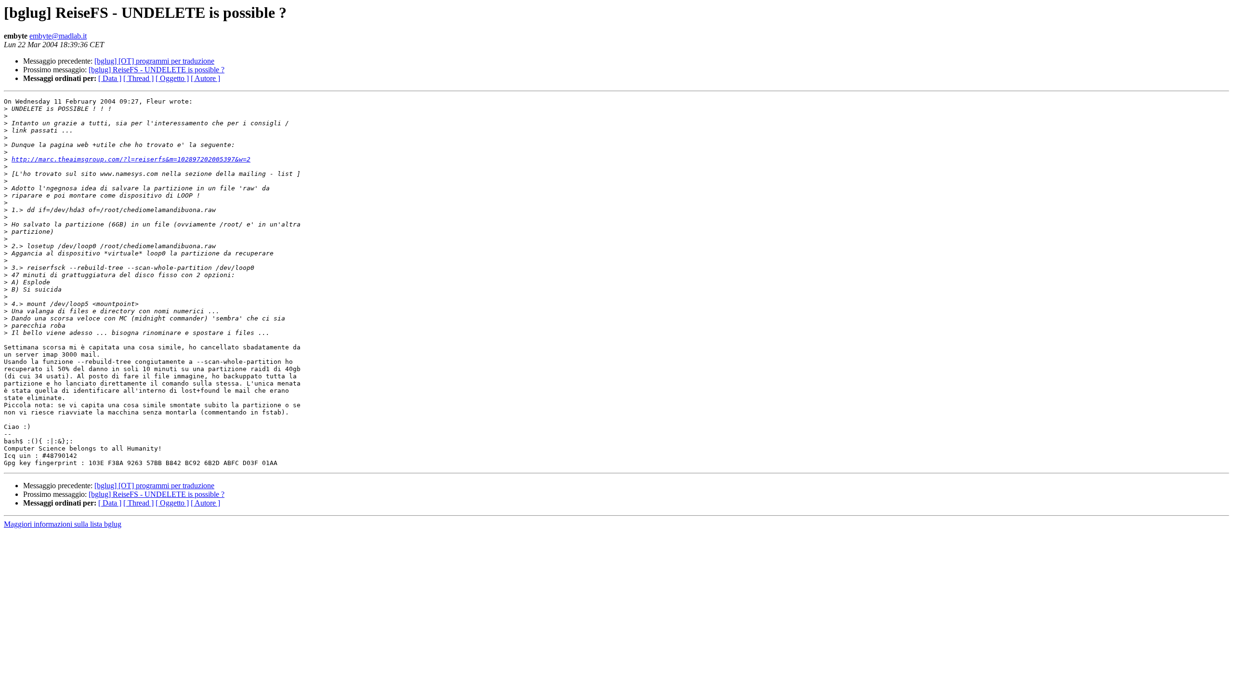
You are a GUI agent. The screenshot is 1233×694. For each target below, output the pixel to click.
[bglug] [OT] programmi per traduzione (154, 61)
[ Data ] (109, 78)
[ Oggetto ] (172, 78)
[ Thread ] (138, 78)
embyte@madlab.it (58, 36)
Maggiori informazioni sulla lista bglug (62, 524)
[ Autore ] (205, 78)
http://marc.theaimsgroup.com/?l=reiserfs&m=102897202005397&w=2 (131, 159)
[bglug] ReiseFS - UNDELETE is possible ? (156, 70)
